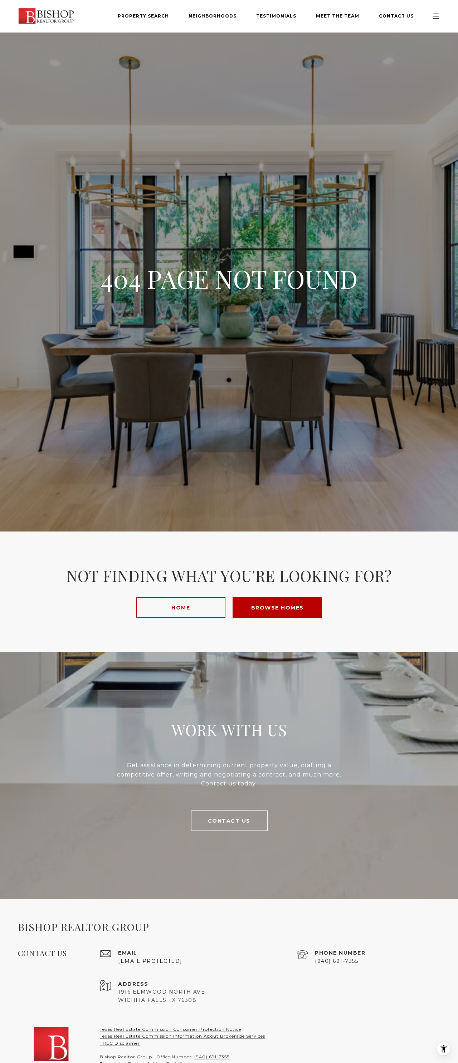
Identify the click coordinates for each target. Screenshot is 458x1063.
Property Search (143, 16)
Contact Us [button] (229, 821)
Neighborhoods (213, 16)
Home (180, 607)
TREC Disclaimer (120, 1043)
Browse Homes (277, 607)
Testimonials (276, 16)
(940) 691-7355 (336, 961)
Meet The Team (337, 16)
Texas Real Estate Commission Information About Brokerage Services (182, 1036)
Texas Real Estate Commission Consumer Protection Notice (170, 1029)
